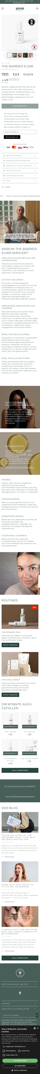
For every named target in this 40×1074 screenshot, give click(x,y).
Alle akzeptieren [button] (20, 1061)
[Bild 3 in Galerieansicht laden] (20, 55)
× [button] (37, 1028)
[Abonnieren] (37, 1015)
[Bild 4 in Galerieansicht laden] (25, 55)
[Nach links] (3, 55)
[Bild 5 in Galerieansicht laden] (30, 55)
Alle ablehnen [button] (20, 1066)
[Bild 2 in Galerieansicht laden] (14, 55)
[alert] (20, 1050)
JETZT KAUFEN (10, 645)
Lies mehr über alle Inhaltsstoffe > (19, 467)
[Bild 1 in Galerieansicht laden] (9, 55)
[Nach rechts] (36, 55)
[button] (20, 1070)
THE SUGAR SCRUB (29, 758)
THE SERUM (29, 732)
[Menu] (3, 8)
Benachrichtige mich (12, 137)
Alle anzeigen (20, 770)
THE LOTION (10, 732)
